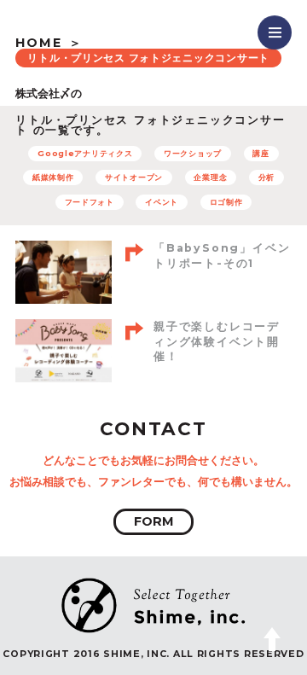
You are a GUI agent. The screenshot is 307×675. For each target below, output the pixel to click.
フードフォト (89, 202)
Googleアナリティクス (85, 153)
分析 (266, 177)
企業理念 (210, 177)
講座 (260, 153)
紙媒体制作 (53, 177)
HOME (38, 42)
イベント (161, 202)
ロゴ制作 (226, 202)
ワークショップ (193, 153)
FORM (154, 521)
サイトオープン (134, 177)
